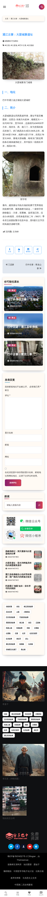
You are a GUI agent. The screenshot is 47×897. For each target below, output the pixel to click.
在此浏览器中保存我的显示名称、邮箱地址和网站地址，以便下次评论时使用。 (23, 474)
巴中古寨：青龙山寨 (19, 354)
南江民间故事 (28, 606)
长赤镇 (30, 644)
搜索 (7, 496)
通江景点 (11, 290)
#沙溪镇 (30, 45)
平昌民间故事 (23, 617)
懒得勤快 (8, 871)
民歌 (28, 628)
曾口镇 (21, 622)
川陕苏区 (27, 612)
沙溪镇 (36, 628)
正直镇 (38, 622)
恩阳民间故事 (10, 622)
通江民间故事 (10, 644)
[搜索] (39, 505)
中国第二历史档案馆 (24, 885)
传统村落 (9, 606)
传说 (17, 606)
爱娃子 (37, 864)
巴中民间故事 (10, 617)
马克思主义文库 (30, 878)
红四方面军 (33, 633)
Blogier (32, 856)
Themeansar (22, 860)
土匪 (17, 612)
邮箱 (7, 445)
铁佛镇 (21, 644)
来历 (29, 622)
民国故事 (19, 628)
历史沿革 (9, 612)
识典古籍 (40, 871)
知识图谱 (28, 864)
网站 (7, 457)
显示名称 (9, 433)
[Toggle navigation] (5, 6)
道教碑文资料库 (15, 864)
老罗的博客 (16, 878)
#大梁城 (14, 45)
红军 (23, 633)
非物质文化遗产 (11, 649)
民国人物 (9, 628)
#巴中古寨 (22, 45)
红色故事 (9, 639)
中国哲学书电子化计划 (24, 871)
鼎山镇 (23, 649)
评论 (7, 395)
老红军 (18, 639)
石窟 (16, 633)
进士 (26, 639)
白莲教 (8, 633)
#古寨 (7, 45)
